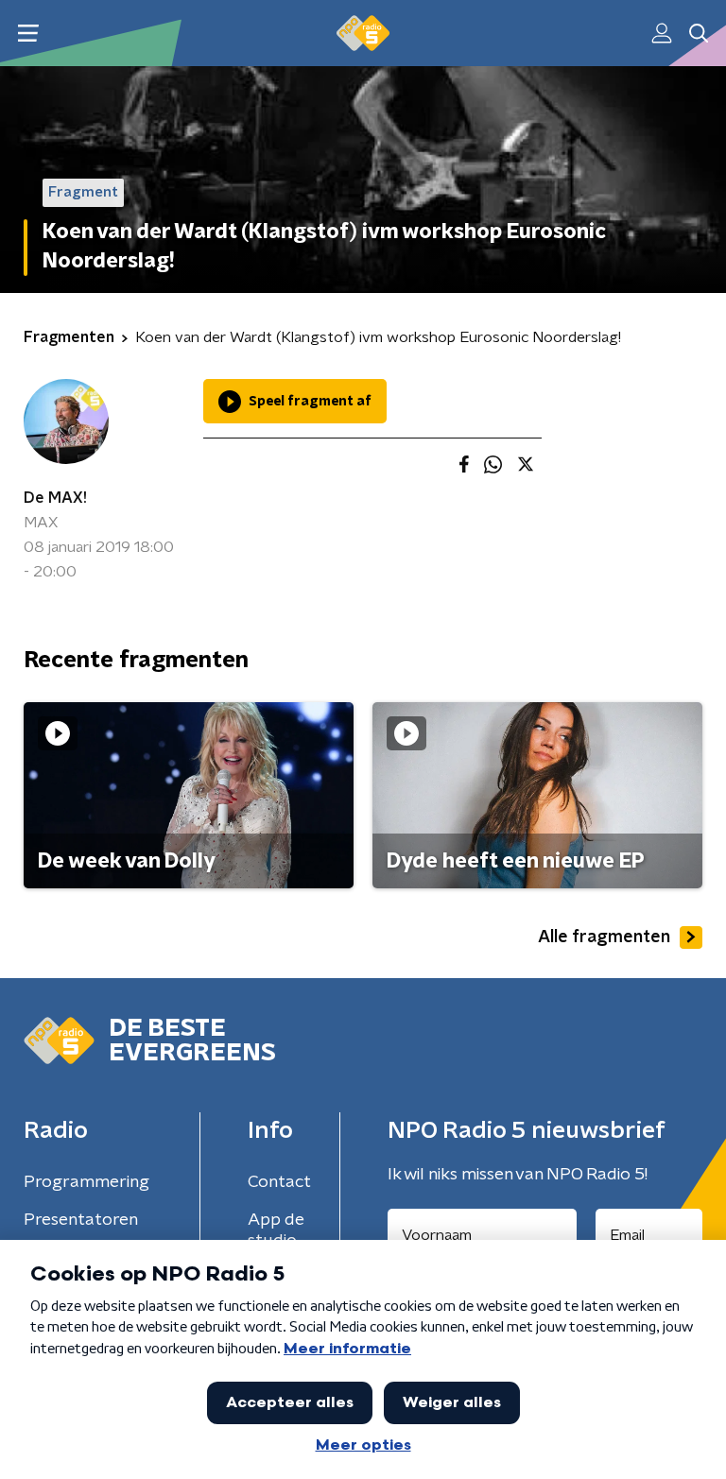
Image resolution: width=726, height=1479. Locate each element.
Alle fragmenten (604, 937)
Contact (279, 1182)
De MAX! (55, 498)
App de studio (276, 1230)
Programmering (86, 1182)
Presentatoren (81, 1220)
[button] (27, 33)
